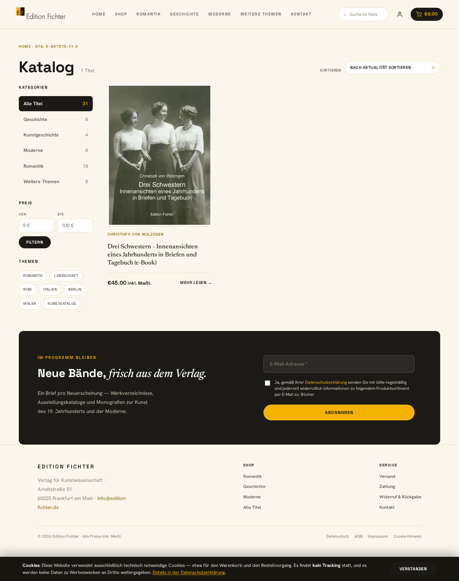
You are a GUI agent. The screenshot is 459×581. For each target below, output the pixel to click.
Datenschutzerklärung (326, 382)
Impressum (378, 536)
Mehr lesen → (196, 282)
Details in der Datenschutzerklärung (189, 572)
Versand (387, 476)
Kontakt (301, 14)
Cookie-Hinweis (407, 536)
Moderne (219, 14)
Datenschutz (337, 536)
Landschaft (66, 275)
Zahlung (387, 486)
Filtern (34, 242)
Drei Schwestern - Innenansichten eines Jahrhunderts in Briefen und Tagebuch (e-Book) (153, 255)
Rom (27, 289)
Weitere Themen (261, 14)
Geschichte (184, 14)
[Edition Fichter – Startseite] (41, 14)
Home (99, 14)
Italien (50, 289)
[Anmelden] (399, 14)
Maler (29, 303)
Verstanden (413, 569)
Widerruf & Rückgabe (400, 497)
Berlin (74, 289)
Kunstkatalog (62, 303)
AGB (358, 536)
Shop (121, 14)
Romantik (148, 14)
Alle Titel (252, 507)
